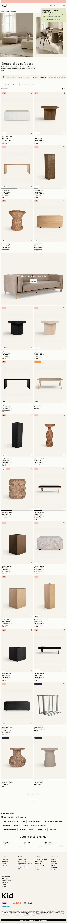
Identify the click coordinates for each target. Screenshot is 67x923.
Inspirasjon (54, 867)
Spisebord (23, 829)
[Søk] (51, 5)
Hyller (31, 829)
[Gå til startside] (4, 5)
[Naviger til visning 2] (17, 510)
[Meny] (64, 5)
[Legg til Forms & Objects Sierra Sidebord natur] (64, 455)
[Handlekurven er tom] (60, 5)
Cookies (4, 884)
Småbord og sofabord (39, 77)
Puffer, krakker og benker (15, 77)
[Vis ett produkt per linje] (64, 89)
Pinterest (4, 863)
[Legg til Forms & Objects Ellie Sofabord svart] (32, 402)
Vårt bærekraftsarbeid (41, 859)
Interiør (53, 865)
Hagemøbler (6, 825)
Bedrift (4, 886)
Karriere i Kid (38, 863)
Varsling (37, 869)
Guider (53, 869)
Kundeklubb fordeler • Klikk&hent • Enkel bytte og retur (33, 920)
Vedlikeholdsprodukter (9, 829)
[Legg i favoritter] (31, 93)
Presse (37, 867)
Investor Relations (40, 865)
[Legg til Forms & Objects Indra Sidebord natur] (32, 241)
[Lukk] (64, 11)
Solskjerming (55, 859)
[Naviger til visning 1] (6, 510)
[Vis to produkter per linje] (62, 89)
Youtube (4, 865)
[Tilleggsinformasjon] (10, 140)
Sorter (14, 84)
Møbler (2, 11)
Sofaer (28, 77)
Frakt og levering (6, 880)
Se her (33, 281)
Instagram (5, 861)
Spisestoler (16, 825)
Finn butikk (5, 878)
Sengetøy (54, 863)
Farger (33, 84)
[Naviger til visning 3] (28, 510)
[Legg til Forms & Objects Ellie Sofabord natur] (32, 187)
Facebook (5, 859)
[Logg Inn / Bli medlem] (54, 5)
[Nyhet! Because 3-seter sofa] (33, 285)
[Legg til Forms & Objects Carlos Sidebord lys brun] (32, 509)
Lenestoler (53, 829)
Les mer (3, 70)
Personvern (5, 882)
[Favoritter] (57, 5)
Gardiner (53, 861)
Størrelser (24, 84)
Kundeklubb (38, 861)
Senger (25, 825)
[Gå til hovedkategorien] (3, 77)
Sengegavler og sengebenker (53, 821)
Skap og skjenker (41, 829)
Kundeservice (6, 876)
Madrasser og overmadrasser (39, 825)
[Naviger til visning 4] (62, 510)
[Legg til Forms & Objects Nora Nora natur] (64, 402)
